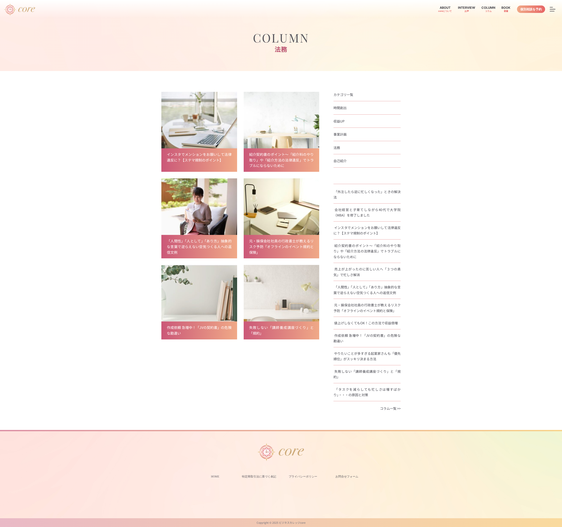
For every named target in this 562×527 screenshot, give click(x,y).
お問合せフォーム (346, 476)
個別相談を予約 (531, 9)
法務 (336, 147)
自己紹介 (340, 160)
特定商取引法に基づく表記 (259, 476)
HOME (215, 476)
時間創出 (340, 107)
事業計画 (340, 134)
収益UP (339, 121)
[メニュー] (552, 9)
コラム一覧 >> (390, 408)
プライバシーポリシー (303, 476)
